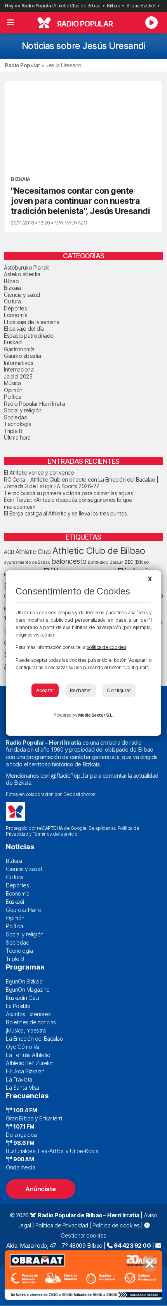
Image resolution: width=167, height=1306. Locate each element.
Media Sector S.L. (96, 715)
